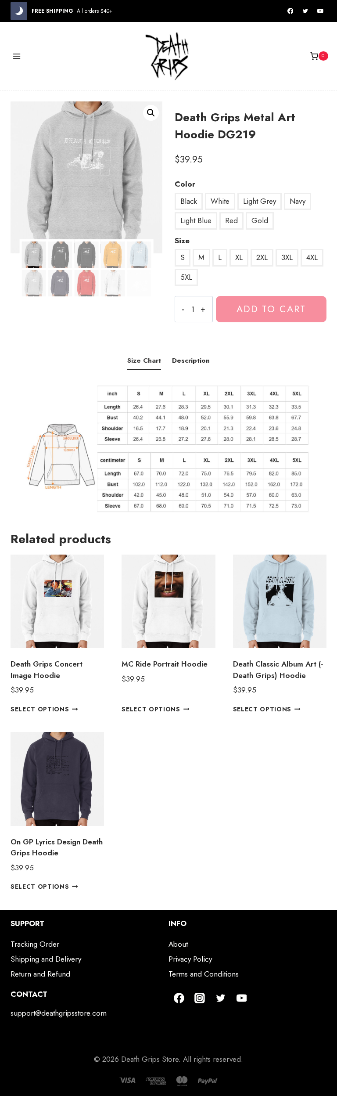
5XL (186, 277)
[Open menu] (17, 56)
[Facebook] (290, 11)
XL (239, 257)
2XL (262, 257)
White (220, 201)
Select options (40, 709)
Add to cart (271, 309)
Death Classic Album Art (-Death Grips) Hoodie (278, 670)
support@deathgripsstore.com (59, 1013)
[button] (151, 113)
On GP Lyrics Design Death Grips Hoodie (57, 847)
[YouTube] (320, 11)
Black (188, 201)
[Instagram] (200, 998)
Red (231, 220)
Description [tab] (191, 360)
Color (185, 184)
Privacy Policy (190, 959)
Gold (259, 220)
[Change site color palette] (19, 11)
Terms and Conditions (203, 974)
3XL (287, 257)
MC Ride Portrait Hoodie (165, 664)
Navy (297, 201)
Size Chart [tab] (144, 360)
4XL (312, 257)
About (178, 944)
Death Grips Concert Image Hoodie (46, 670)
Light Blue (196, 220)
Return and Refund (40, 974)
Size (182, 240)
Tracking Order (35, 944)
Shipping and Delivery (46, 959)
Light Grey (259, 201)
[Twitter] (305, 11)
